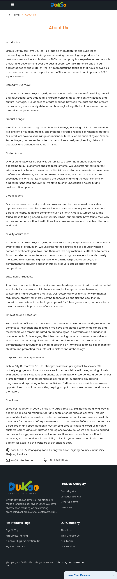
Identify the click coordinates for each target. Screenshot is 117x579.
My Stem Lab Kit (15, 546)
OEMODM (66, 507)
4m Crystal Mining (17, 536)
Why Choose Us (70, 536)
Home (16, 15)
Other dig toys (69, 502)
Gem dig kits (68, 491)
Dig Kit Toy (12, 530)
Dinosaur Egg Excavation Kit (23, 541)
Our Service (68, 547)
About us (66, 530)
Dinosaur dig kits (71, 497)
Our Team (67, 541)
